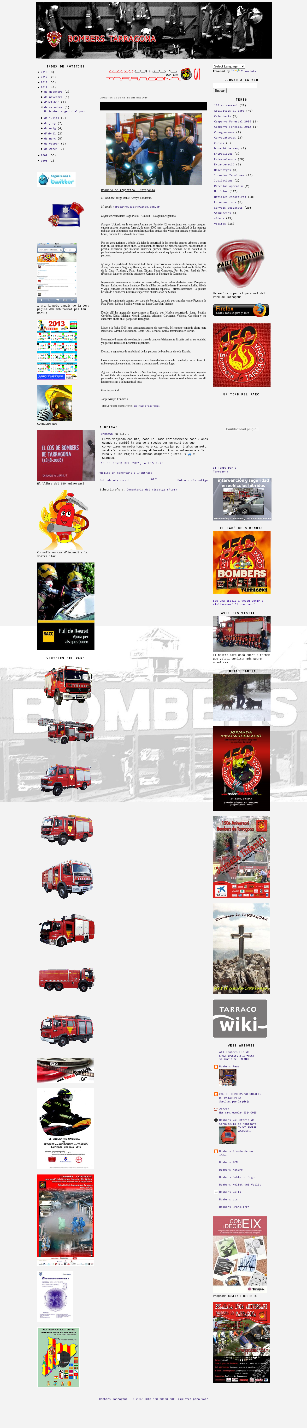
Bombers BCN (228, 1162)
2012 (44, 77)
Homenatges (222, 170)
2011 (44, 82)
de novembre (53, 97)
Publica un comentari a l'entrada (125, 473)
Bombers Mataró (231, 1169)
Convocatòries (225, 137)
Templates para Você (192, 1399)
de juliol (51, 118)
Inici (153, 479)
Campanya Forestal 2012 (232, 127)
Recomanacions (225, 202)
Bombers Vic (228, 1199)
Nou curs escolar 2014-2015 (238, 1113)
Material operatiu (228, 186)
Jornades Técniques (229, 175)
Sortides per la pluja (234, 1102)
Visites (220, 224)
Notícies (154, 406)
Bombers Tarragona (113, 1399)
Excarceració (224, 164)
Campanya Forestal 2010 (232, 121)
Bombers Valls (230, 1192)
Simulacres (222, 213)
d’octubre (51, 102)
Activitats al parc (229, 110)
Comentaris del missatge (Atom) (152, 489)
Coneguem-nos (224, 132)
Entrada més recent (115, 480)
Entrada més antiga (192, 480)
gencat (224, 1109)
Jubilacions (223, 180)
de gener (51, 149)
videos (219, 218)
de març (50, 138)
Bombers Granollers (234, 1207)
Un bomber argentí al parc (65, 111)
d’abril (50, 133)
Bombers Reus (229, 1066)
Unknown (107, 434)
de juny (50, 123)
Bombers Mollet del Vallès (240, 1184)
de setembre (53, 107)
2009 (44, 155)
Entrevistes (223, 153)
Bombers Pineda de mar (236, 1151)
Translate (248, 71)
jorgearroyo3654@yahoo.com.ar (136, 207)
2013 (44, 72)
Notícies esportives (230, 197)
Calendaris (222, 116)
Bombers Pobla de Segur (237, 1177)
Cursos (219, 143)
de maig (50, 128)
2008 (44, 160)
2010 (44, 87)
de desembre (53, 92)
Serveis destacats (228, 207)
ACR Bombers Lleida (234, 1052)
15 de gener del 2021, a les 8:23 (132, 463)
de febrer (51, 143)
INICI (222, 1155)
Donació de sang (226, 148)
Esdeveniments (141, 406)
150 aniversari (226, 105)
